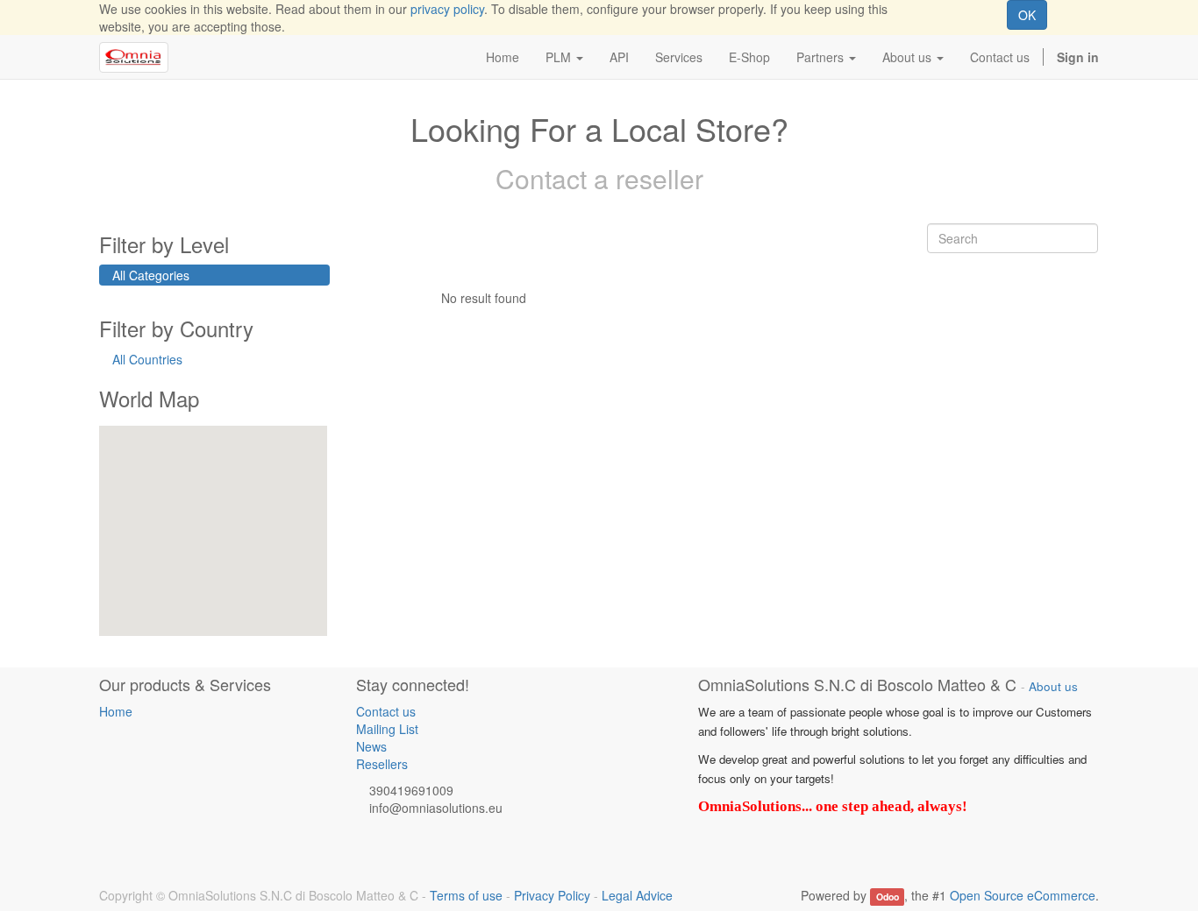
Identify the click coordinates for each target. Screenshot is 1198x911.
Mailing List (387, 729)
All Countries (147, 359)
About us (1053, 686)
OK (1027, 15)
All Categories (150, 275)
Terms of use (466, 895)
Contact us (386, 711)
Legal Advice (637, 895)
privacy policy (447, 9)
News (371, 746)
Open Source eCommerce (1022, 895)
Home (115, 711)
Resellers (382, 764)
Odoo (887, 896)
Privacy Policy (552, 895)
